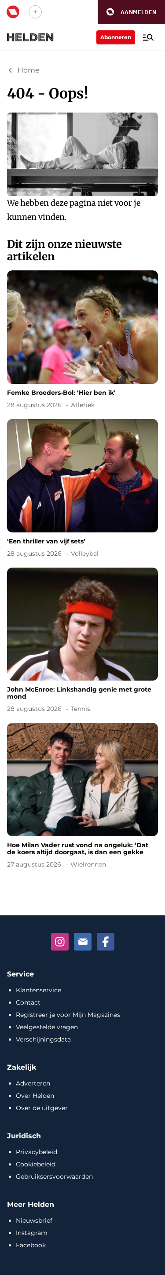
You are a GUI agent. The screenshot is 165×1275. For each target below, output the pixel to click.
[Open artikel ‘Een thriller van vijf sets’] (82, 490)
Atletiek (83, 405)
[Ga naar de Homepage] (30, 37)
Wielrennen (88, 864)
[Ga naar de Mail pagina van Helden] (83, 942)
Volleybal (85, 553)
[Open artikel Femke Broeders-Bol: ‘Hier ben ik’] (82, 341)
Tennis (80, 709)
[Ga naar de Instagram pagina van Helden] (60, 942)
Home (29, 70)
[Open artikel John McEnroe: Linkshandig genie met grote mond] (82, 642)
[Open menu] (148, 37)
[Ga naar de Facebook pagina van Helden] (105, 942)
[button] (131, 12)
